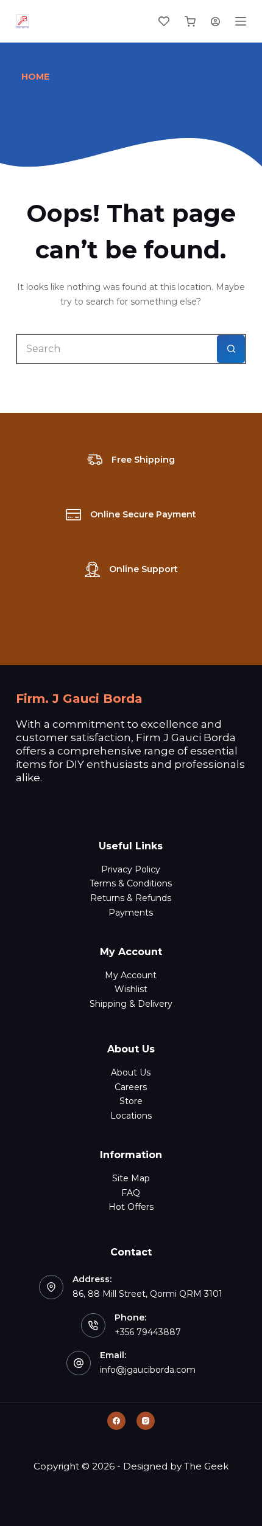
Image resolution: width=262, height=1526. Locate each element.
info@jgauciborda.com (148, 1369)
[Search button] (231, 349)
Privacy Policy (130, 869)
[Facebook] (116, 1421)
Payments (130, 912)
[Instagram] (145, 1421)
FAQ (130, 1192)
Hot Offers (131, 1206)
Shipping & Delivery (131, 1003)
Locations (131, 1115)
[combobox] (117, 349)
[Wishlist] (163, 21)
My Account (131, 975)
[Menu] (240, 21)
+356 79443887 (148, 1332)
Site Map (131, 1178)
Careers (131, 1087)
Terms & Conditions (131, 883)
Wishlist (131, 989)
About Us (130, 1072)
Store (131, 1101)
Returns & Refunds (130, 897)
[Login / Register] (215, 21)
